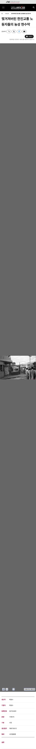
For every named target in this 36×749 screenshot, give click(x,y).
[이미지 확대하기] (3, 689)
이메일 (24, 31)
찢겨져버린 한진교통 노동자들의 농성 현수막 (21, 13)
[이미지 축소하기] (6, 689)
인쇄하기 (30, 36)
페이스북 (19, 31)
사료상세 (7, 13)
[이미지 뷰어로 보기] (13, 689)
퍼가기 (9, 31)
